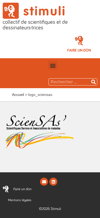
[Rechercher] (93, 82)
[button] (79, 50)
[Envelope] (44, 182)
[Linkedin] (53, 182)
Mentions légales (19, 200)
